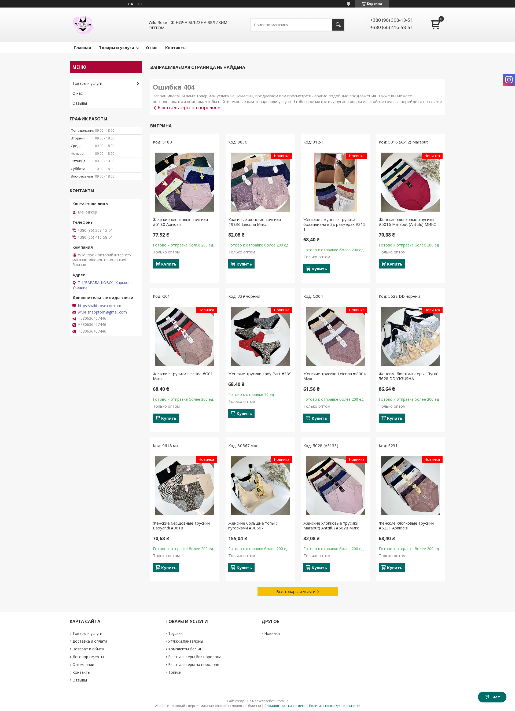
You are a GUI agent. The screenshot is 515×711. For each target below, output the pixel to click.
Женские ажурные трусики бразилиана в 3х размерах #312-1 (335, 224)
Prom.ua (281, 701)
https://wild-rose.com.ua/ (99, 305)
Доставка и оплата (89, 641)
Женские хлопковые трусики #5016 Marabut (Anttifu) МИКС (407, 222)
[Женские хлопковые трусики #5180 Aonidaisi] (185, 182)
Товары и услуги (116, 47)
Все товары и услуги (295, 591)
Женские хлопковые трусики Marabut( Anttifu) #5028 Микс (331, 525)
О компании (83, 664)
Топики (174, 672)
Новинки (272, 633)
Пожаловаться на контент (285, 705)
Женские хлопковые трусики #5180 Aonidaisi (180, 222)
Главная (82, 47)
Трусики (175, 633)
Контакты (175, 47)
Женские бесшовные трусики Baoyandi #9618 (181, 525)
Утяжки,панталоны (185, 641)
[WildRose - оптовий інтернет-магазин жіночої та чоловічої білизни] (83, 25)
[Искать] (338, 25)
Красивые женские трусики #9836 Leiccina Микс (254, 222)
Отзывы (79, 103)
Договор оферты (88, 656)
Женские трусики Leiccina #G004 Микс (334, 376)
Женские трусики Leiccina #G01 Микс (183, 376)
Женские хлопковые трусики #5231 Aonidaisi (406, 525)
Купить (168, 264)
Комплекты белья (184, 648)
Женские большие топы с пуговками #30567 (253, 525)
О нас (151, 47)
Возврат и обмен (88, 648)
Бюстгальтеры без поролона (194, 656)
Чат (496, 696)
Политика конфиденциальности (334, 705)
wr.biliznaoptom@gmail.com (102, 312)
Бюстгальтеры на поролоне (189, 107)
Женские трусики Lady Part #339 (260, 373)
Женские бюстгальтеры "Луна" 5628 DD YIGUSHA (409, 376)
